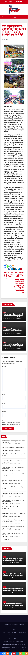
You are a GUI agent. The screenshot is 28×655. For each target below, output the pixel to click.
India (15, 638)
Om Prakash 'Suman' (17, 318)
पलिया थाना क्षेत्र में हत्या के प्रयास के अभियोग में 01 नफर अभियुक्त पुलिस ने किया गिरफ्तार (13, 316)
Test (18, 638)
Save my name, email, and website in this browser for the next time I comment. (12, 423)
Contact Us (11, 638)
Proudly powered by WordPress (10, 624)
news (5, 312)
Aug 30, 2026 (8, 562)
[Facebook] (5, 266)
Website (4, 411)
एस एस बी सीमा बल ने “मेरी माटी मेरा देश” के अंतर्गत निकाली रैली (14, 641)
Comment (5, 366)
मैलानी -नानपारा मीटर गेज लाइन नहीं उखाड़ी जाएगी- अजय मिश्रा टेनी (14, 644)
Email (4, 403)
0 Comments (16, 562)
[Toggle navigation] (15, 17)
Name (4, 394)
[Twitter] (10, 266)
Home (14, 629)
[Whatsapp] (8, 266)
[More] (13, 266)
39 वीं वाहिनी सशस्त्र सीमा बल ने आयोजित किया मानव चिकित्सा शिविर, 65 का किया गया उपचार (13, 605)
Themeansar (13, 626)
